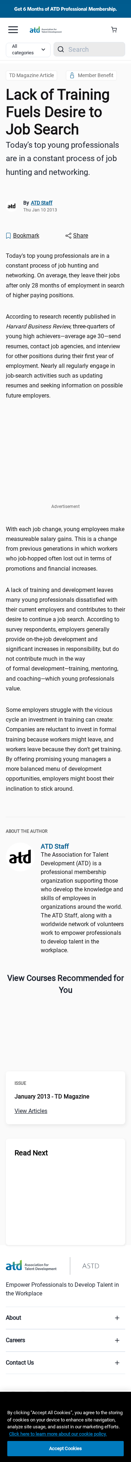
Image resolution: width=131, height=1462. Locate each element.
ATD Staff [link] (41, 203)
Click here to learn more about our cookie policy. (58, 1434)
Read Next (31, 1152)
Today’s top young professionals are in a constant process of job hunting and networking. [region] (62, 158)
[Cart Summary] (116, 29)
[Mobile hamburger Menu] (13, 29)
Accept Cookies (65, 1448)
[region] (65, 1427)
